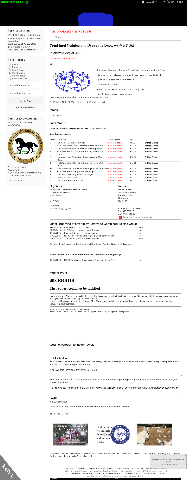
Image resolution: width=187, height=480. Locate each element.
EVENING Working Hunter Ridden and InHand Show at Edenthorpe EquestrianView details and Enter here (25, 42)
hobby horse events (72, 471)
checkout (155, 473)
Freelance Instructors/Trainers (100, 468)
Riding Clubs (128, 468)
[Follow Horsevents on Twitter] (169, 3)
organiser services (73, 473)
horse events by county (122, 471)
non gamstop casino (128, 476)
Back (52, 413)
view (141, 227)
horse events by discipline (99, 471)
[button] (72, 81)
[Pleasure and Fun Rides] (154, 444)
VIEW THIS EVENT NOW (168, 464)
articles (118, 468)
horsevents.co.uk (11, 2)
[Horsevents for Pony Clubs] (112, 444)
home (142, 476)
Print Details (63, 413)
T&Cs (144, 471)
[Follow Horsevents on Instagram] (172, 3)
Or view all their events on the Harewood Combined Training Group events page (90, 244)
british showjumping (110, 476)
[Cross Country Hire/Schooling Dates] (70, 444)
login (147, 473)
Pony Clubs (139, 468)
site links (137, 471)
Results (59, 115)
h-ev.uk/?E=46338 (58, 401)
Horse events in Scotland (133, 473)
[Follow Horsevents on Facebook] (164, 3)
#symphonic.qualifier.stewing (137, 217)
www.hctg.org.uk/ (62, 208)
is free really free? (113, 473)
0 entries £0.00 (151, 2)
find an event (80, 468)
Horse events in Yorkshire (93, 473)
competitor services (157, 471)
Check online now (98, 128)
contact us (68, 468)
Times (58, 37)
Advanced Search (25, 106)
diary (85, 471)
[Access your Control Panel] (27, 2)
